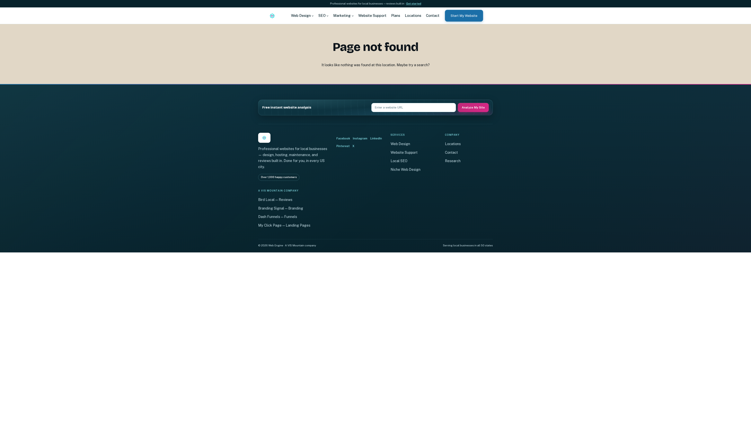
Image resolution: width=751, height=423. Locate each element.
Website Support (404, 152)
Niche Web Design (405, 169)
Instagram (360, 138)
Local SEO (399, 161)
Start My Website (464, 16)
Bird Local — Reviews (275, 200)
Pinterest (343, 146)
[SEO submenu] (327, 15)
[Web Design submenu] (313, 15)
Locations (453, 144)
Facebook (343, 138)
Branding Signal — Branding (280, 208)
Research (453, 161)
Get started (413, 3)
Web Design (400, 144)
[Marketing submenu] (353, 15)
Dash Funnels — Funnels (277, 217)
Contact (451, 152)
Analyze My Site (473, 107)
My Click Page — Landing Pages (284, 225)
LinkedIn (376, 138)
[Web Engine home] (272, 15)
